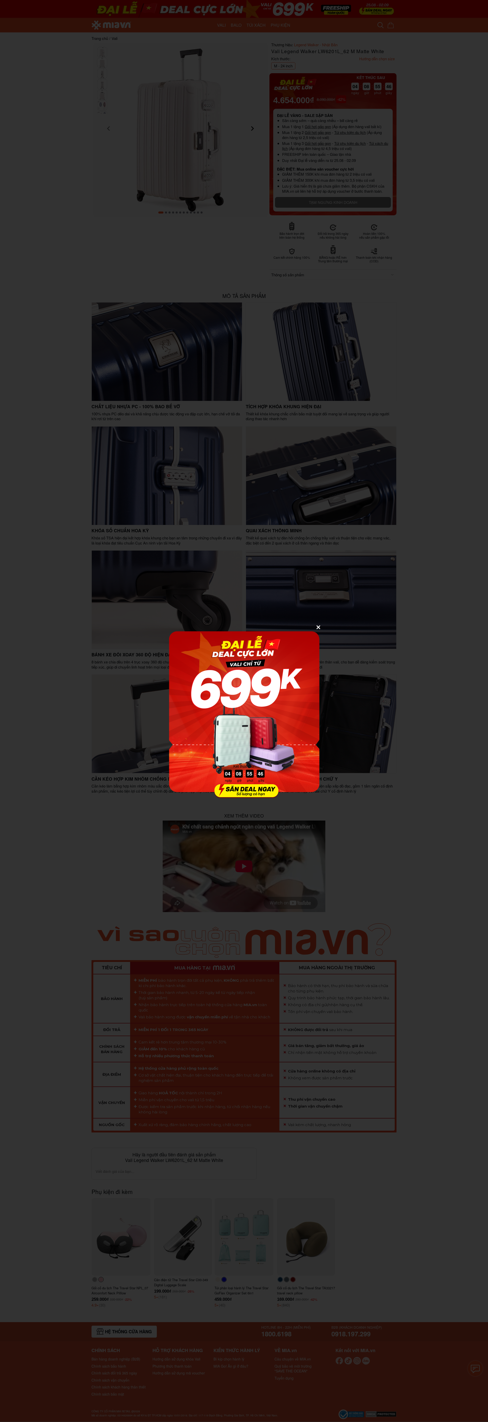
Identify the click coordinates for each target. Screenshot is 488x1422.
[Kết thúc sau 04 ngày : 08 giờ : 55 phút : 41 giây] (244, 795)
